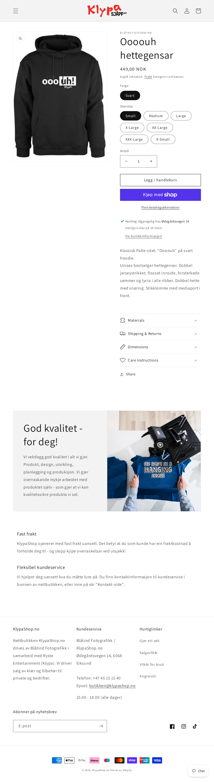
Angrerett (148, 676)
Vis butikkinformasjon (143, 236)
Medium (156, 115)
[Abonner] (101, 726)
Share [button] (131, 374)
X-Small (163, 139)
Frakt (148, 77)
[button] (15, 11)
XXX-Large (134, 139)
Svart (130, 95)
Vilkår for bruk (152, 664)
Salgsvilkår (149, 652)
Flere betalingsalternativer (160, 207)
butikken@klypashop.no (112, 685)
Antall (124, 151)
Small (131, 115)
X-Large (132, 127)
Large (181, 115)
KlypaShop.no (100, 770)
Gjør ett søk (149, 640)
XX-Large (160, 127)
